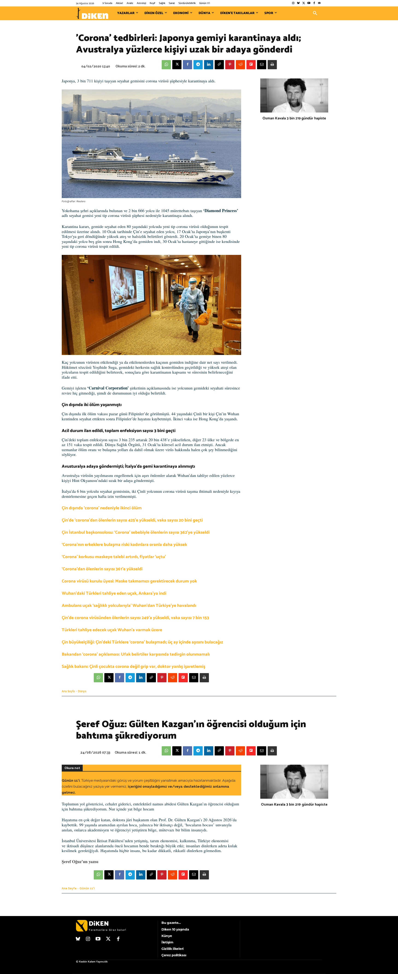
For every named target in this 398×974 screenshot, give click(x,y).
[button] (315, 13)
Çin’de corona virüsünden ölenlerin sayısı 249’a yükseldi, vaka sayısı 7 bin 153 (135, 617)
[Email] (261, 64)
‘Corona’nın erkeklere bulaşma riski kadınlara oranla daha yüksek (124, 544)
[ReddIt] (240, 64)
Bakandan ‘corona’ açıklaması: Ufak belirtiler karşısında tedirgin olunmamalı (136, 654)
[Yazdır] (272, 64)
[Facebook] (314, 3)
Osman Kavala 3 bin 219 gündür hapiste (294, 118)
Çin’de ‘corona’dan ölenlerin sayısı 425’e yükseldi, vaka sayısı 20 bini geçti (132, 520)
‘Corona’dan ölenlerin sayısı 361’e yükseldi (102, 569)
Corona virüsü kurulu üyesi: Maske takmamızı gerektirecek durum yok (129, 581)
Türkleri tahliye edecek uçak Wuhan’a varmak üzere (112, 630)
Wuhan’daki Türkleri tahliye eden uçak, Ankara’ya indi (114, 593)
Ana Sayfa (68, 691)
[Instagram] (293, 3)
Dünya (82, 691)
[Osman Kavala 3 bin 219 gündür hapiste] (294, 95)
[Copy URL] (219, 64)
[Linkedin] (208, 64)
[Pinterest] (229, 64)
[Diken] (92, 13)
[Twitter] (303, 3)
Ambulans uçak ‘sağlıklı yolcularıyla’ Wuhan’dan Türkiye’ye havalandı (129, 605)
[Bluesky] (298, 3)
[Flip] (251, 64)
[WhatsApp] (166, 64)
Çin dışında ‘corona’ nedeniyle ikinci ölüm (102, 508)
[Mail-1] (319, 3)
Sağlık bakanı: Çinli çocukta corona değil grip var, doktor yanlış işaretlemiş (133, 666)
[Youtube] (309, 3)
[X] (176, 64)
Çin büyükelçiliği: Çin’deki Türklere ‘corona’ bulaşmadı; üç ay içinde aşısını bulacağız (142, 642)
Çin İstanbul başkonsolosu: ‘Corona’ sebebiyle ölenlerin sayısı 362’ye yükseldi (136, 532)
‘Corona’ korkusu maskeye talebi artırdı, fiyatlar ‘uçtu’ (114, 556)
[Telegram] (198, 64)
